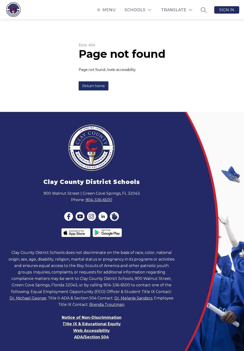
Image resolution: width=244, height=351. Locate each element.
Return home (93, 86)
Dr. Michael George (28, 298)
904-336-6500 (99, 200)
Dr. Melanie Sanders (133, 298)
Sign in (226, 10)
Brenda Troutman (106, 304)
